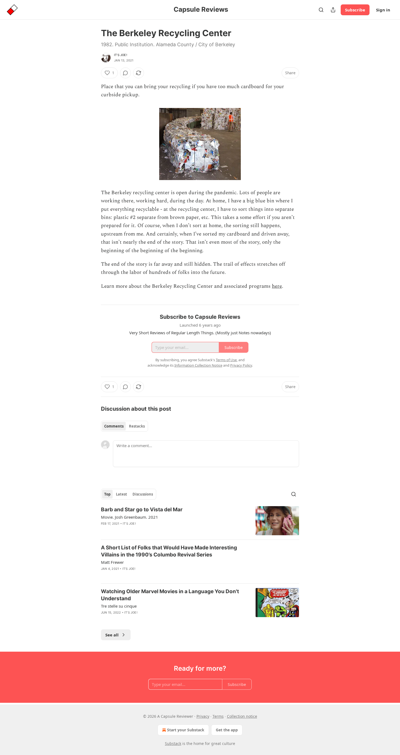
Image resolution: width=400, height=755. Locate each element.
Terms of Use (226, 359)
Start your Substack (185, 729)
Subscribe (355, 10)
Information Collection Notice (198, 365)
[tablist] (124, 426)
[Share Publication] (333, 9)
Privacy (202, 716)
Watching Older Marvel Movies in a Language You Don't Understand (170, 595)
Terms (218, 716)
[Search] (321, 9)
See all (112, 635)
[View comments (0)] (125, 72)
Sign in (383, 10)
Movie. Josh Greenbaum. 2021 (129, 517)
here (277, 286)
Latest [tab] (121, 494)
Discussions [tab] (143, 494)
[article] (200, 520)
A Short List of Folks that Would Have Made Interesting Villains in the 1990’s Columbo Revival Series (169, 551)
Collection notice (242, 716)
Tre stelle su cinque (119, 606)
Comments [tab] (114, 426)
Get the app (227, 729)
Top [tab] (107, 494)
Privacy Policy (241, 365)
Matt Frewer (112, 562)
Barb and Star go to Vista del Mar (142, 509)
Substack (173, 743)
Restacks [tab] (137, 426)
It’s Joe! (120, 55)
